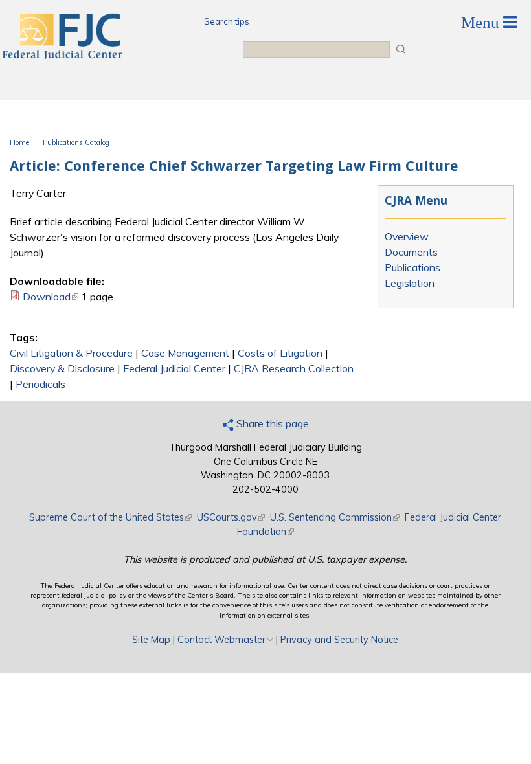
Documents (411, 251)
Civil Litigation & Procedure (71, 352)
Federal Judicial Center (174, 368)
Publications (412, 267)
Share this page (271, 423)
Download (50, 296)
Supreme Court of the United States (110, 517)
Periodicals (40, 383)
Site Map (151, 640)
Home (19, 142)
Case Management (185, 352)
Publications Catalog (76, 142)
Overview (407, 236)
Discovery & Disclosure (62, 368)
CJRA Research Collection (294, 368)
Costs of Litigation (280, 352)
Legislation (410, 282)
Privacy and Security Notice (339, 640)
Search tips (226, 21)
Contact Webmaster (225, 640)
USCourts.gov (231, 517)
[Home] (61, 55)
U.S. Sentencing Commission (335, 517)
